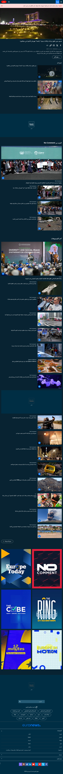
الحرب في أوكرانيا (16, 711)
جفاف (15, 715)
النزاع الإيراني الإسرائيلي (45, 711)
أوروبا (60, 734)
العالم (30, 734)
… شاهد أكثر (57, 57)
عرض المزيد (59, 759)
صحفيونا (60, 750)
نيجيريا (60, 276)
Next (61, 741)
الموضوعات (59, 731)
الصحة (29, 741)
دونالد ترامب (46, 715)
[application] (31, 21)
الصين (43, 718)
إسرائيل (31, 715)
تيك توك (20, 718)
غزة (35, 493)
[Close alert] (2, 6)
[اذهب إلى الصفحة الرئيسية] (57, 2)
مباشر (3, 1)
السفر (61, 744)
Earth (29, 737)
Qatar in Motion (32, 359)
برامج (30, 747)
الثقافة (29, 744)
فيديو (60, 747)
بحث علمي (28, 718)
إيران (39, 715)
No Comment (58, 181)
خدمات (60, 755)
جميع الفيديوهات (7, 541)
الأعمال (60, 737)
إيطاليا (36, 718)
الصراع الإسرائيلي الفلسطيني (30, 711)
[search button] (19, 701)
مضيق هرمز (23, 715)
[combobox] (31, 701)
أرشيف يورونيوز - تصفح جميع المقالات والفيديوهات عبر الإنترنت (18, 750)
